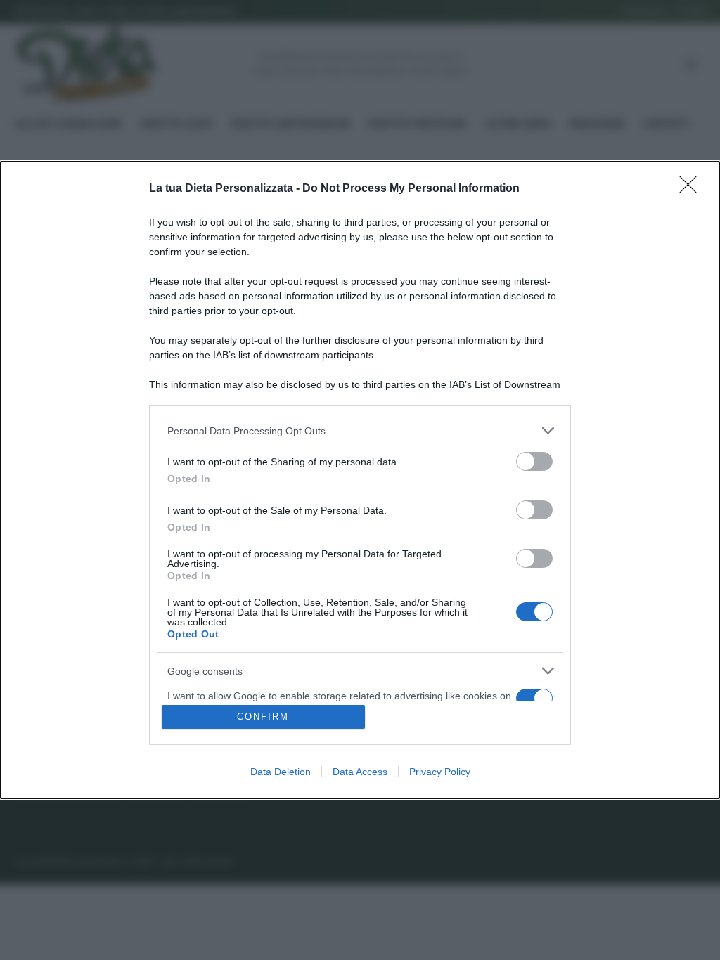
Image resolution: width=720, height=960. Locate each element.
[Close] (692, 189)
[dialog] (360, 480)
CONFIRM (263, 716)
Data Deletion (280, 771)
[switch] (534, 461)
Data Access (360, 771)
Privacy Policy (439, 771)
